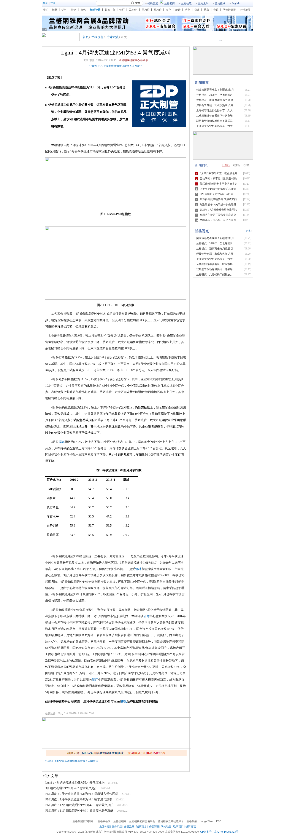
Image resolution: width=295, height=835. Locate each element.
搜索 (137, 3)
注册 (53, 3)
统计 (178, 9)
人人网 (133, 65)
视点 (206, 9)
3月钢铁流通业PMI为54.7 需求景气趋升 (71, 788)
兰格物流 (186, 3)
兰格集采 (203, 3)
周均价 (145, 9)
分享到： (94, 65)
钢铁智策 (153, 3)
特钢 (73, 9)
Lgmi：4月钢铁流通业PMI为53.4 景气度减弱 (75, 782)
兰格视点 (97, 37)
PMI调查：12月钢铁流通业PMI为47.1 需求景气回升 (79, 805)
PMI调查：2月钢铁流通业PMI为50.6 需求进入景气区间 (81, 793)
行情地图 (245, 9)
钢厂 (122, 9)
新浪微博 (114, 65)
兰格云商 (169, 3)
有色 (83, 9)
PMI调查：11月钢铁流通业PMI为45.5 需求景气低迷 (79, 810)
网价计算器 (229, 9)
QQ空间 (104, 65)
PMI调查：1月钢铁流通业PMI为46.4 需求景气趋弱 (78, 799)
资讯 (124, 701)
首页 (45, 9)
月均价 (158, 9)
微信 (139, 65)
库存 (168, 9)
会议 (216, 9)
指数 (197, 9)
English (235, 3)
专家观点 (113, 37)
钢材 (54, 9)
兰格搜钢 (220, 3)
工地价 (133, 9)
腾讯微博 (124, 65)
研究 (187, 9)
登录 (45, 3)
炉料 (64, 9)
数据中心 (110, 9)
